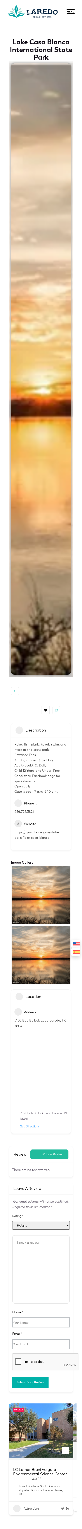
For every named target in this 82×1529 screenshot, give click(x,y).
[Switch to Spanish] (75, 952)
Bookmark (46, 710)
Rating (17, 1216)
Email (17, 1334)
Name (17, 1312)
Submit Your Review (30, 1382)
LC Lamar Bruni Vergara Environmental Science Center (40, 1471)
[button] (74, 12)
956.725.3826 (24, 812)
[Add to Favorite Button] (65, 1450)
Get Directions (30, 1126)
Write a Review (52, 1154)
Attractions (31, 1508)
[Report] (67, 710)
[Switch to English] (75, 944)
